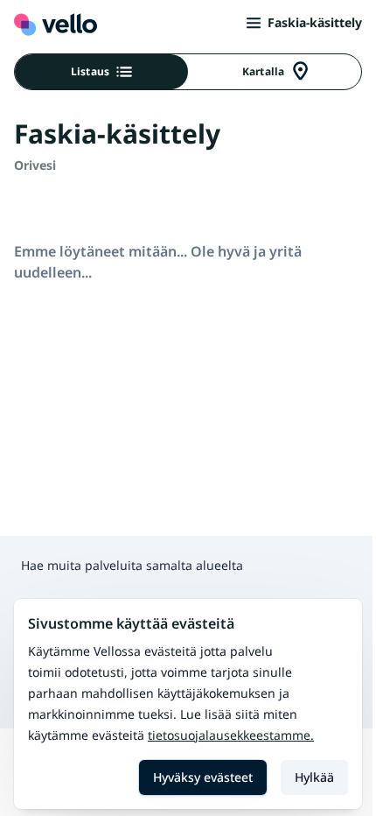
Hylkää (314, 777)
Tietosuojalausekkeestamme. (231, 735)
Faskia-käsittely (315, 22)
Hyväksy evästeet (203, 777)
